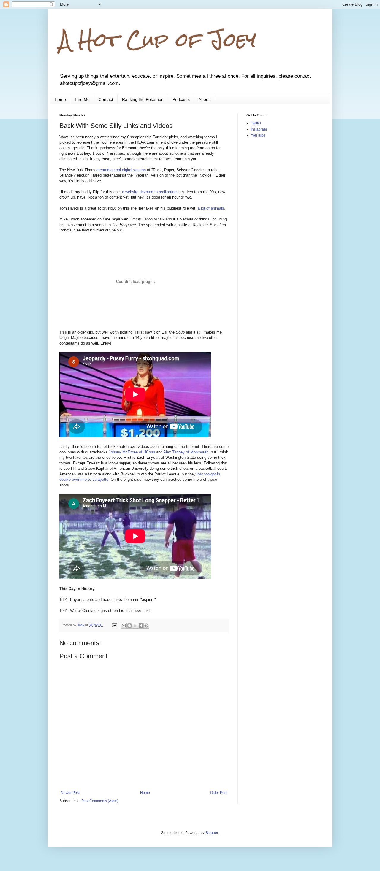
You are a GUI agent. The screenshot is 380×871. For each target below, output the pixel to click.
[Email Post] (114, 625)
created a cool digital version (121, 170)
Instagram (259, 129)
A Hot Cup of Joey (157, 40)
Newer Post (70, 793)
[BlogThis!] (129, 626)
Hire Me (82, 99)
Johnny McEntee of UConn (132, 452)
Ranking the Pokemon (143, 99)
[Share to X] (135, 626)
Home (60, 99)
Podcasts (181, 99)
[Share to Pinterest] (146, 626)
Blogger (211, 833)
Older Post (218, 793)
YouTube (258, 135)
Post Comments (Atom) (99, 801)
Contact (106, 99)
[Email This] (124, 626)
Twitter (256, 123)
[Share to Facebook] (141, 626)
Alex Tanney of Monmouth (185, 452)
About (204, 99)
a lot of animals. (211, 208)
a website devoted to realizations (150, 192)
